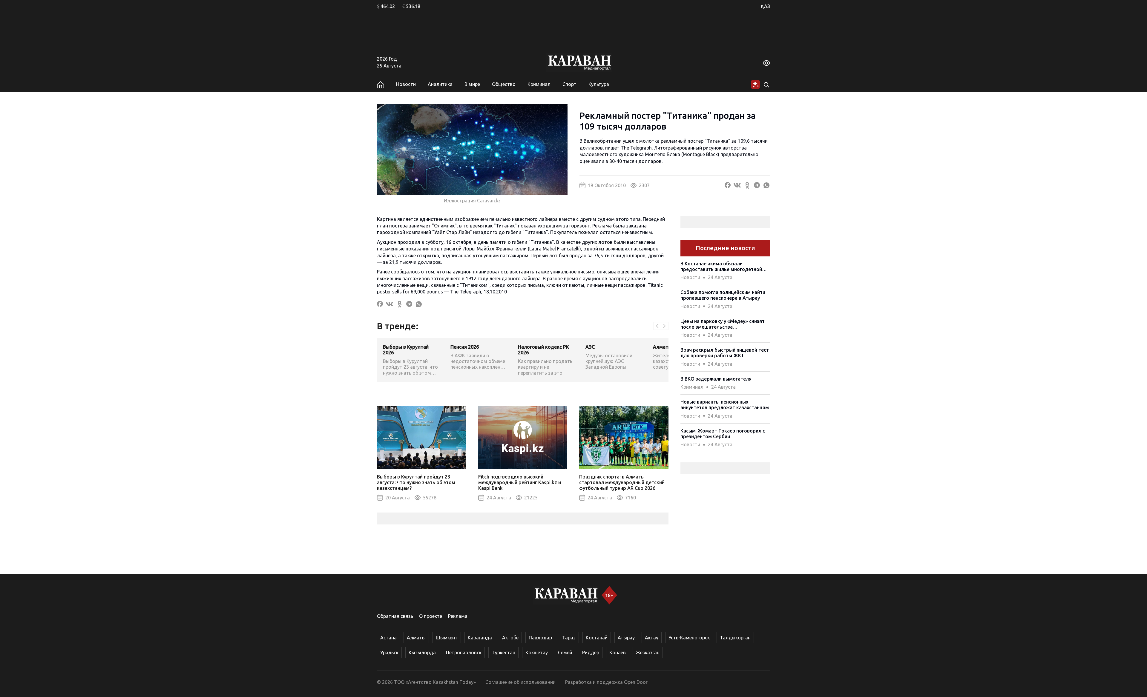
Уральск (389, 652)
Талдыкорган (735, 637)
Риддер (590, 652)
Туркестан (503, 652)
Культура (598, 84)
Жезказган (648, 652)
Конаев (617, 652)
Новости (406, 84)
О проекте (430, 616)
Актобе (510, 637)
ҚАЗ (765, 6)
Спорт (569, 84)
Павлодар (540, 637)
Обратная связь (395, 616)
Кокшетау (536, 652)
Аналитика (440, 84)
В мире (472, 84)
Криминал (539, 84)
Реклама (457, 616)
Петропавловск (464, 652)
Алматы (416, 637)
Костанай (597, 637)
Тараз (569, 637)
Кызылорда (422, 652)
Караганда (480, 637)
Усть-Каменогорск (689, 637)
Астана (388, 637)
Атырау (626, 637)
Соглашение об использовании (520, 682)
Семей (565, 652)
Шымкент (447, 637)
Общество (504, 84)
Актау (651, 637)
